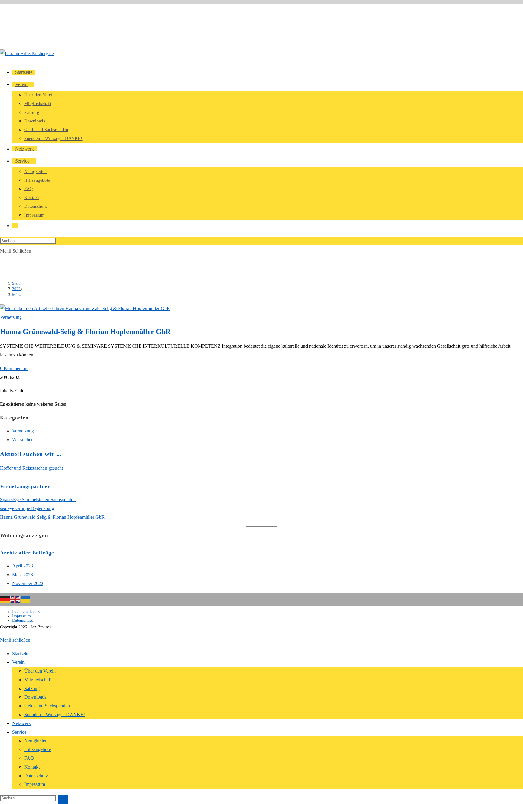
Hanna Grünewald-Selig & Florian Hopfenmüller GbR (85, 332)
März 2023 (22, 574)
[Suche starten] (63, 799)
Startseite (20, 653)
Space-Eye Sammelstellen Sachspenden (38, 499)
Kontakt (32, 766)
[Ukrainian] (26, 598)
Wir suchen (23, 439)
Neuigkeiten (36, 740)
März (16, 294)
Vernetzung (11, 317)
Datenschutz (22, 620)
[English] (15, 598)
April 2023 (22, 565)
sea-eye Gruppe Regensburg (27, 508)
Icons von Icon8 (26, 612)
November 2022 (27, 583)
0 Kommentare (14, 368)
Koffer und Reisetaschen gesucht (31, 468)
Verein (18, 662)
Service (19, 732)
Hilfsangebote (37, 749)
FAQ (29, 758)
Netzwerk (21, 723)
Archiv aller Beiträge (27, 553)
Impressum (21, 616)
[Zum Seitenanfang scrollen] (2, 631)
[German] (5, 598)
